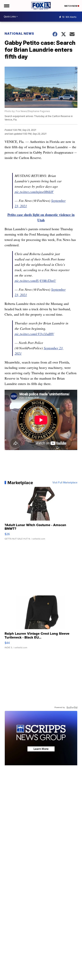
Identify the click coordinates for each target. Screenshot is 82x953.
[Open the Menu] (6, 6)
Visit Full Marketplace (64, 482)
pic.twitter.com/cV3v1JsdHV (34, 334)
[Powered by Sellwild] (71, 707)
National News (19, 33)
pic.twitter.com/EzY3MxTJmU (35, 280)
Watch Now (71, 6)
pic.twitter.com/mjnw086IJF (34, 191)
